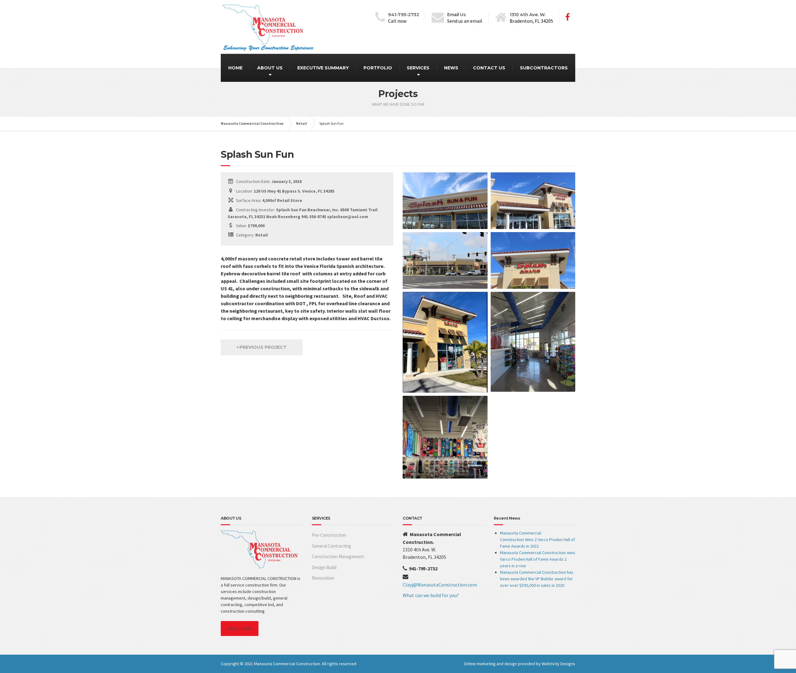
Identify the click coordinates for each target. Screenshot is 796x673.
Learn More (239, 628)
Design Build (324, 567)
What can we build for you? (431, 595)
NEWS (451, 68)
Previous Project (262, 347)
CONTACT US (489, 68)
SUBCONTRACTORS (544, 68)
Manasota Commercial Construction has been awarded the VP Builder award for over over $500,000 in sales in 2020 (536, 578)
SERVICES (418, 68)
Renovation (323, 578)
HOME (235, 68)
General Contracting (331, 546)
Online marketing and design (490, 663)
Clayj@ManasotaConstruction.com (440, 585)
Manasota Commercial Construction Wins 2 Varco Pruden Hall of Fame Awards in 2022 (537, 539)
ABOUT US (270, 68)
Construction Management (338, 556)
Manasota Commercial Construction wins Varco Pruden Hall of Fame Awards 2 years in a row (537, 559)
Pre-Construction (329, 535)
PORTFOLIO (377, 68)
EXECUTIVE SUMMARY (323, 68)
